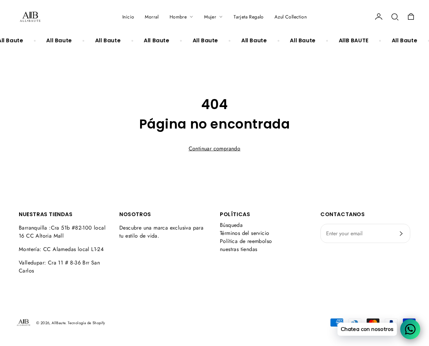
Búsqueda (231, 225)
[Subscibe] (401, 233)
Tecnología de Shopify (86, 323)
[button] (394, 16)
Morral (152, 16)
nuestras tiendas (238, 249)
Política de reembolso (246, 241)
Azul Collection (290, 16)
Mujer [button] (210, 16)
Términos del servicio (244, 233)
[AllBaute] (30, 16)
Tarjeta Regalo (249, 16)
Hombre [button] (178, 16)
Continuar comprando (215, 148)
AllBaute (58, 323)
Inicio (128, 16)
